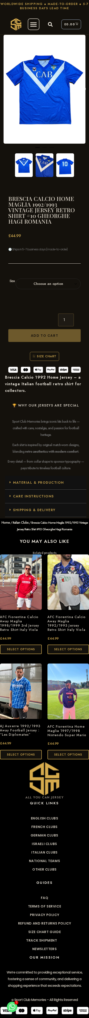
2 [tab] (44, 149)
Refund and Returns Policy (44, 923)
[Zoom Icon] (44, 89)
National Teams (44, 861)
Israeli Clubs (44, 843)
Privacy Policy (44, 914)
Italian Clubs (20, 522)
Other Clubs (44, 869)
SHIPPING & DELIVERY (34, 510)
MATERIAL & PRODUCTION (38, 482)
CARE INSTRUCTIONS (33, 496)
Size (12, 281)
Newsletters (44, 949)
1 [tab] (37, 149)
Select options (21, 649)
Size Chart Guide (44, 931)
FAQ (44, 897)
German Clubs (44, 835)
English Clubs (44, 818)
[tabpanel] (44, 89)
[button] (33, 24)
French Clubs (44, 826)
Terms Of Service (44, 906)
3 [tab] (51, 149)
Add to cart (44, 335)
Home (5, 522)
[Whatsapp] (12, 1007)
